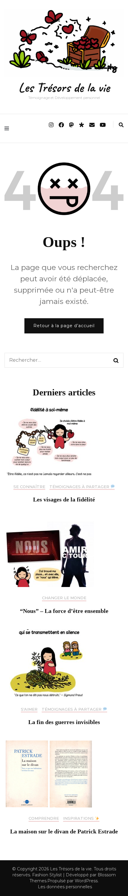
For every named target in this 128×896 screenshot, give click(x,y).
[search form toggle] (121, 125)
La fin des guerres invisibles (64, 722)
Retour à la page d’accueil (64, 325)
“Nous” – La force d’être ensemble (64, 611)
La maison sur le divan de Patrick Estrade (64, 831)
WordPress (86, 880)
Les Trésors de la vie (64, 87)
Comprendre (44, 818)
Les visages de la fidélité (64, 499)
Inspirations (79, 818)
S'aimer (29, 709)
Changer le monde (64, 598)
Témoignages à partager (79, 487)
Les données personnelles (65, 886)
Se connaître (29, 487)
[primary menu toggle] (8, 128)
